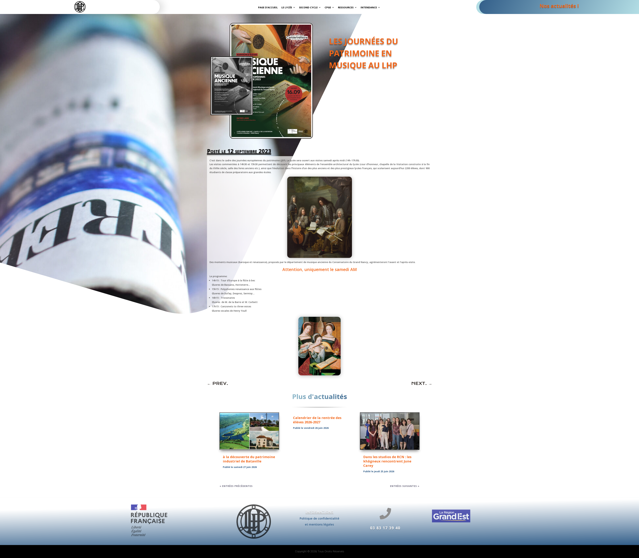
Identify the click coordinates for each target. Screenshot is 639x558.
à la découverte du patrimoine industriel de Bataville (249, 459)
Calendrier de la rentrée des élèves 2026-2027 (317, 420)
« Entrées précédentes (236, 486)
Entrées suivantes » (404, 486)
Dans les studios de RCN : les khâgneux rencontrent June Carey (387, 461)
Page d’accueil (268, 7)
